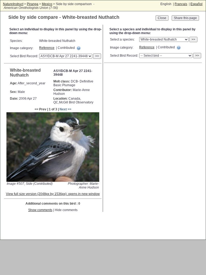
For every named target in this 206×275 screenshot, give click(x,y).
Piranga (32, 4)
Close (162, 18)
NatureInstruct (13, 4)
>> (97, 56)
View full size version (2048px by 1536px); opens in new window (53, 194)
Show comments (40, 210)
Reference (46, 48)
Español (196, 4)
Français (181, 4)
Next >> (65, 109)
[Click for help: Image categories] (78, 48)
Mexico (47, 4)
